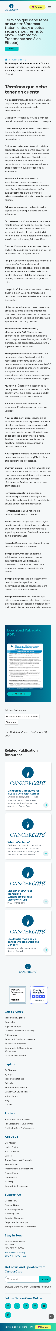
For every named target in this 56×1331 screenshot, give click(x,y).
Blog (7, 1100)
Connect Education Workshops (20, 1030)
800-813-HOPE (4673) (16, 1255)
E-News (8, 1104)
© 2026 (28, 1286)
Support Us (13, 1195)
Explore (10, 1064)
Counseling (10, 1022)
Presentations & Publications (19, 1168)
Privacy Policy (11, 1173)
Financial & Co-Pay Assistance (20, 1039)
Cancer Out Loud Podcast (17, 1091)
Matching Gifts (12, 1213)
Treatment (11, 722)
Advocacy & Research (15, 1055)
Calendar (9, 1083)
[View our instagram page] (35, 1306)
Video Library (11, 1096)
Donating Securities (14, 1218)
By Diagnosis (11, 1070)
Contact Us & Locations (17, 1186)
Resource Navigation (15, 1017)
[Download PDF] (28, 667)
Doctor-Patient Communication (22, 716)
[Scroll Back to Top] (51, 1316)
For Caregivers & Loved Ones (19, 1123)
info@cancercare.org (15, 1252)
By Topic (9, 1074)
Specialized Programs (15, 1043)
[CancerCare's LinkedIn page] (26, 1306)
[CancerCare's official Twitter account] (17, 1306)
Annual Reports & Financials (18, 1160)
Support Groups (13, 1026)
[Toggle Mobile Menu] (49, 7)
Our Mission (10, 1142)
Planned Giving (12, 1205)
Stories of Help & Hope (16, 1087)
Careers (8, 1155)
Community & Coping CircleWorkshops (18, 1049)
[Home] (11, 7)
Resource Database (14, 1078)
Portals (10, 1113)
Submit (45, 1279)
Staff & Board (11, 1164)
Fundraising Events (14, 1209)
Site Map (9, 1181)
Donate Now (11, 1200)
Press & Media (12, 1151)
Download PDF (19, 693)
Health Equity (11, 1147)
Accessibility (11, 1177)
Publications (11, 1035)
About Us (11, 1137)
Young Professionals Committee (20, 1226)
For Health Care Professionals (19, 1128)
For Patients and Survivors (17, 1119)
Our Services (14, 1012)
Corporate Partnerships (16, 1222)
